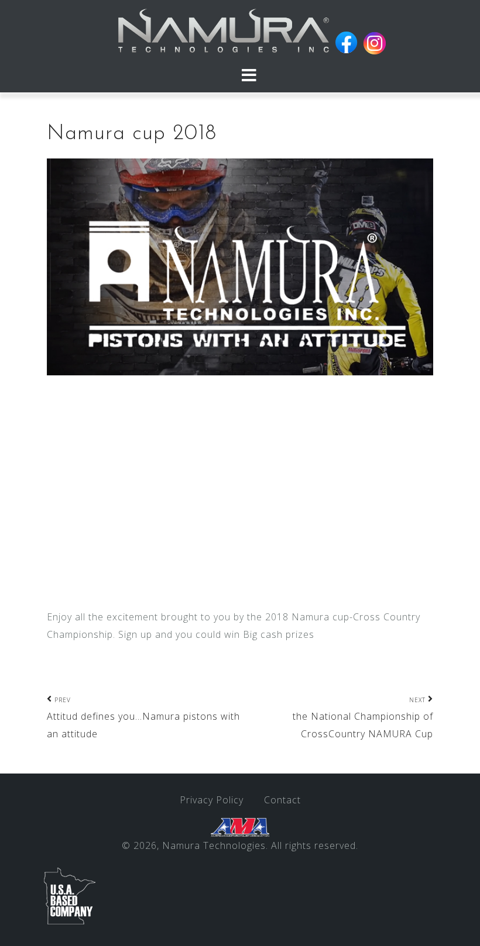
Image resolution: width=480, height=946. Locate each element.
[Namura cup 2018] (240, 266)
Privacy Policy (212, 799)
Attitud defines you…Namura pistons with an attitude (143, 718)
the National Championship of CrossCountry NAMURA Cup (363, 718)
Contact (282, 799)
